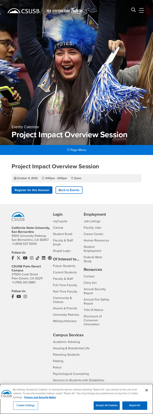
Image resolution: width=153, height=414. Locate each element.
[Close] (146, 390)
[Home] (23, 11)
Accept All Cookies (107, 405)
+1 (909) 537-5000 (24, 244)
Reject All (134, 405)
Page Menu (78, 150)
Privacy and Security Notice (40, 397)
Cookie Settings (26, 405)
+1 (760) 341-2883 (23, 282)
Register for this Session (32, 190)
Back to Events (69, 190)
